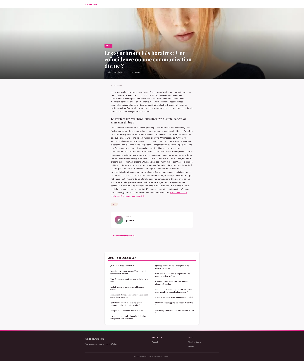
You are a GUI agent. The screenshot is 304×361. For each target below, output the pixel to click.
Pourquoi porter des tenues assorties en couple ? (174, 311)
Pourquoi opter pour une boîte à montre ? (127, 310)
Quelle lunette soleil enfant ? (122, 265)
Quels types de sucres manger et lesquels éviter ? (127, 288)
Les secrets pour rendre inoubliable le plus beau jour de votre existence (128, 317)
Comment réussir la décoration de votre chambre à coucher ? (171, 282)
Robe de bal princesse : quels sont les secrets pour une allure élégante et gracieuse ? (173, 290)
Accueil (113, 85)
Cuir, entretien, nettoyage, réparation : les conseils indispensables (172, 274)
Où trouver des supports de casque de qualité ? (174, 304)
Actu (108, 46)
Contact (191, 346)
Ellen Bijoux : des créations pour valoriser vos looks (129, 280)
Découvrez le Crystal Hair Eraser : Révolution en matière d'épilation (129, 296)
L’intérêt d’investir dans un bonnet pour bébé (174, 297)
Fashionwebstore (94, 338)
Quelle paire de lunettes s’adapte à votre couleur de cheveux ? (172, 266)
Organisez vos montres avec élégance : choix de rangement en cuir (128, 272)
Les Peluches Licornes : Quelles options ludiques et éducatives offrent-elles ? (126, 304)
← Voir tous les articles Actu (123, 236)
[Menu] (217, 4)
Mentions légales (194, 342)
